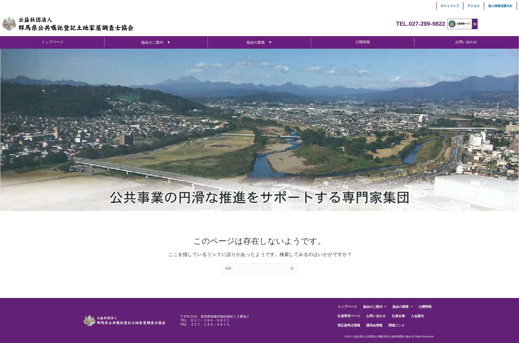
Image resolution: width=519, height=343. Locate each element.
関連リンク (397, 325)
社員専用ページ (349, 316)
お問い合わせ (376, 316)
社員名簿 (398, 316)
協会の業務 (400, 306)
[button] (6, 130)
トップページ (347, 306)
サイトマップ (450, 6)
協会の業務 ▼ (259, 42)
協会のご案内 (373, 306)
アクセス (474, 6)
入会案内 (417, 316)
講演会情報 (374, 325)
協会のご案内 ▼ (155, 42)
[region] (259, 130)
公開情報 (425, 306)
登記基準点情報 (349, 325)
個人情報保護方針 (500, 6)
